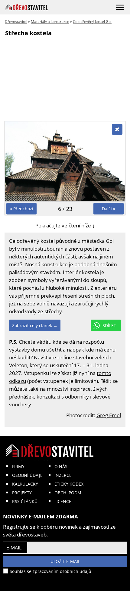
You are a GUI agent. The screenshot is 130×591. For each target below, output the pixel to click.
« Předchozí (21, 208)
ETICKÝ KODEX (68, 484)
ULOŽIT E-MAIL (65, 561)
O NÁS (60, 466)
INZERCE (63, 475)
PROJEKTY (22, 493)
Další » (108, 208)
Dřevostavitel (16, 21)
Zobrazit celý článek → (34, 325)
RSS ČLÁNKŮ (24, 501)
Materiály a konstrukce (50, 21)
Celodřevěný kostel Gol (92, 21)
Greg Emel (108, 415)
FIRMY (18, 466)
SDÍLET (109, 325)
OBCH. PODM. (68, 493)
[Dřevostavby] (27, 7)
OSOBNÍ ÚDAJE (27, 475)
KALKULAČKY (25, 484)
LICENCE (62, 501)
